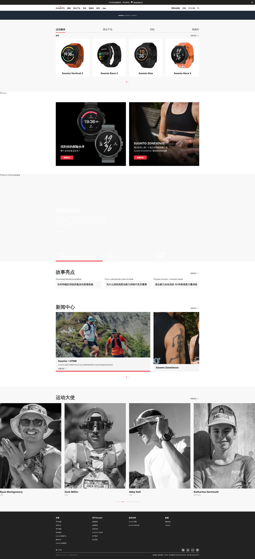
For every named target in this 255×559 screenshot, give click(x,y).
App (104, 8)
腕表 (69, 8)
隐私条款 (168, 522)
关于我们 (95, 536)
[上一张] (4, 453)
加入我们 (95, 539)
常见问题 (58, 522)
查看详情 (140, 157)
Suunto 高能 (133, 522)
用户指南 (58, 529)
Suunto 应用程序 (61, 543)
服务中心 (58, 539)
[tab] (116, 501)
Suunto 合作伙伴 (134, 525)
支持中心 (58, 525)
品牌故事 (95, 522)
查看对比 (67, 157)
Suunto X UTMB (97, 532)
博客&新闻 (175, 8)
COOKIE (166, 555)
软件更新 (58, 532)
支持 (184, 8)
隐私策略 (160, 555)
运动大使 (95, 529)
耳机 (84, 8)
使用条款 (155, 555)
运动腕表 (60, 29)
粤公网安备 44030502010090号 (177, 555)
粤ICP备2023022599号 (193, 555)
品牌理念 (95, 525)
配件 (98, 8)
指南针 (91, 8)
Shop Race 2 (138, 2)
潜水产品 (76, 8)
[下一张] (251, 453)
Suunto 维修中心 (61, 536)
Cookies (167, 525)
